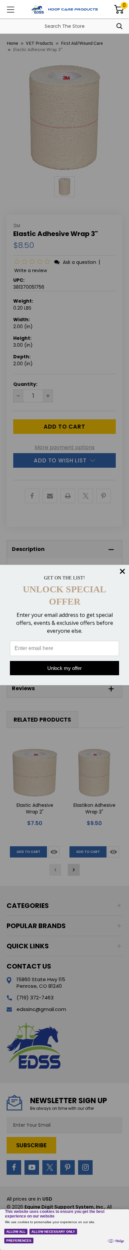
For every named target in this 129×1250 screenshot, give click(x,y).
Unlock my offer (64, 668)
